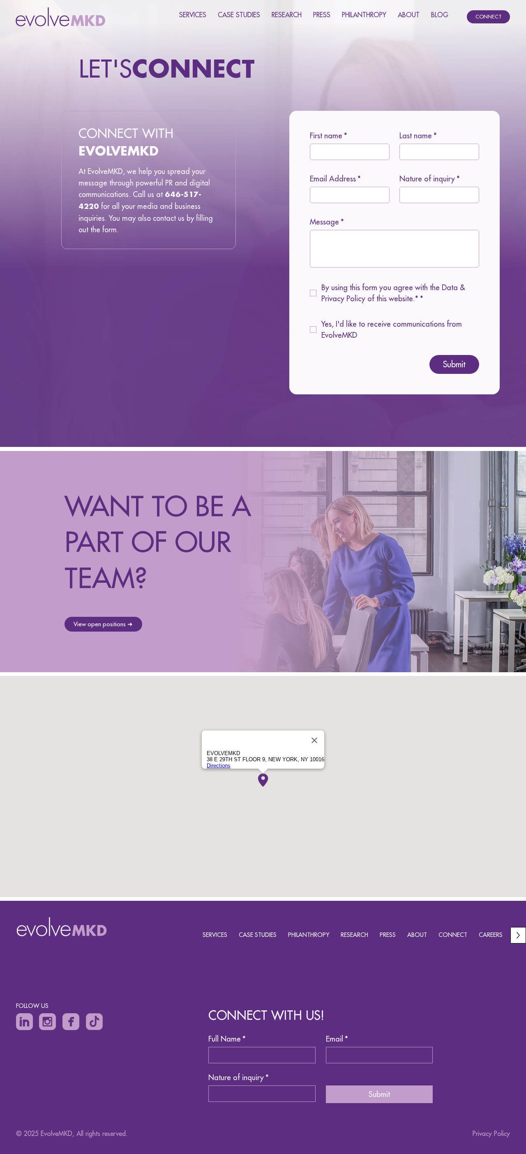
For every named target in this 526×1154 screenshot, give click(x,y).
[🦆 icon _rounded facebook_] (70, 1021)
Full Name (227, 1039)
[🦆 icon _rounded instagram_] (47, 1021)
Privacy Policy (491, 1133)
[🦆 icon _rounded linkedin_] (24, 1021)
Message (327, 222)
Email (337, 1039)
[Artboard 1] (94, 1021)
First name (328, 135)
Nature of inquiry (429, 178)
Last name (418, 135)
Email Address (335, 178)
